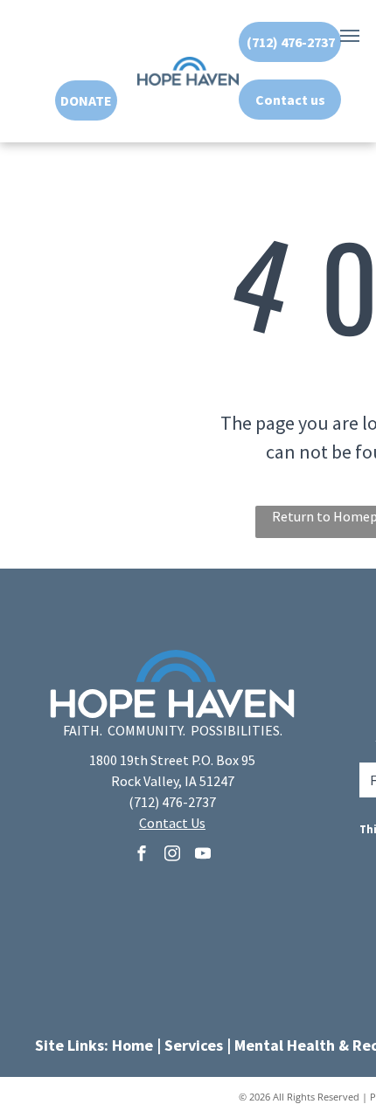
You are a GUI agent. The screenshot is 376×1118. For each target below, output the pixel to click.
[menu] (349, 35)
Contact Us (172, 823)
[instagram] (172, 855)
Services (193, 1045)
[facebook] (141, 855)
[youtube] (202, 855)
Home (132, 1045)
